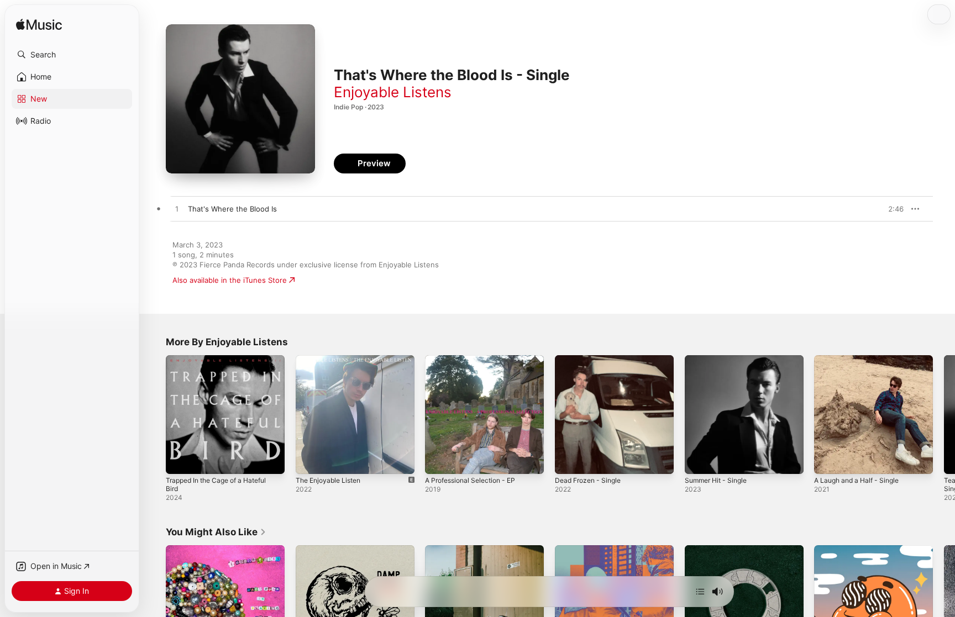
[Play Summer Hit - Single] (698, 460)
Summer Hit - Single (719, 359)
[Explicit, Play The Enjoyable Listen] (309, 460)
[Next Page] (944, 414)
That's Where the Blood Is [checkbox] (232, 208)
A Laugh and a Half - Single (861, 359)
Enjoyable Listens (393, 92)
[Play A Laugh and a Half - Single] (828, 460)
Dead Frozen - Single (591, 359)
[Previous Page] (154, 414)
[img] (39, 25)
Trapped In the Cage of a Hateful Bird (222, 364)
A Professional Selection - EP (475, 359)
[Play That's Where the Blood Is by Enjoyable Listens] (177, 209)
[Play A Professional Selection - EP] (439, 460)
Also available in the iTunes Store (229, 280)
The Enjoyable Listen (332, 359)
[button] (72, 54)
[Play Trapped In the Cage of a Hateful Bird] (179, 460)
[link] (216, 532)
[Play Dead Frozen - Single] (568, 460)
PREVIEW (891, 208)
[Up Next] (700, 591)
